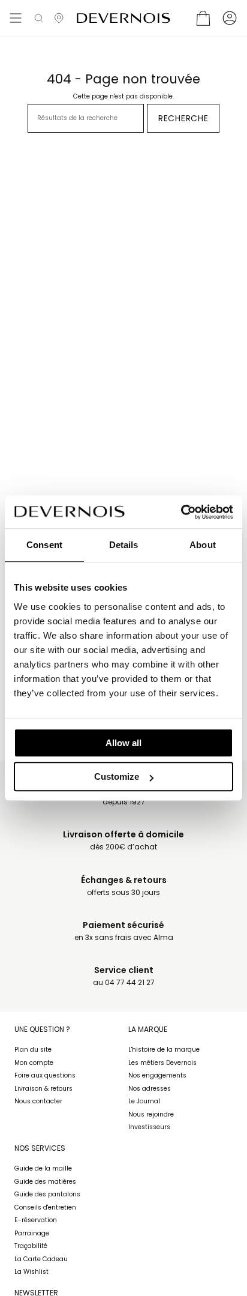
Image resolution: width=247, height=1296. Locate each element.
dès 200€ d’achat (123, 840)
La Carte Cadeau (41, 1259)
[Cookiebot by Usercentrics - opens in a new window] (180, 512)
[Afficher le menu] (16, 18)
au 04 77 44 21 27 (124, 976)
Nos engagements (157, 1075)
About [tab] (202, 545)
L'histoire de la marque (164, 1049)
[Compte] (229, 18)
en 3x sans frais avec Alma (123, 931)
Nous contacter (38, 1101)
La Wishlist (31, 1271)
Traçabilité (30, 1245)
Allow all (123, 743)
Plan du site (33, 1049)
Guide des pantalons (47, 1194)
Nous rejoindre (151, 1114)
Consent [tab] (44, 545)
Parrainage (31, 1233)
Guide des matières (45, 1181)
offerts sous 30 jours (124, 886)
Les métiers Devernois (162, 1062)
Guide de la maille (43, 1168)
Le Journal (144, 1101)
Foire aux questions (45, 1075)
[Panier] (203, 18)
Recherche (183, 118)
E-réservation (35, 1220)
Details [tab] (123, 545)
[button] (38, 18)
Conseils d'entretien (45, 1207)
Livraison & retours (43, 1088)
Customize (116, 776)
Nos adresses (149, 1088)
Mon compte (33, 1062)
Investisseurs (149, 1127)
